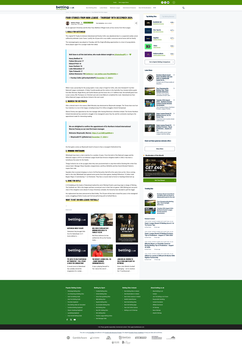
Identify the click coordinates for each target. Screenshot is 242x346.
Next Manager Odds (101, 318)
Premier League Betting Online (104, 315)
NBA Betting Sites (100, 299)
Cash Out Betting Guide (74, 296)
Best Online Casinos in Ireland (132, 296)
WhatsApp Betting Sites (74, 291)
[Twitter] (165, 2)
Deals (114, 2)
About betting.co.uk (158, 291)
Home (67, 12)
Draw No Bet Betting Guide (75, 315)
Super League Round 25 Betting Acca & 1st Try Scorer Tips (163, 115)
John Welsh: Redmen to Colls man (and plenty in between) (125, 261)
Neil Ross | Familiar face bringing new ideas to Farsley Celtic (100, 230)
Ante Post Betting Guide (74, 299)
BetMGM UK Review (158, 24)
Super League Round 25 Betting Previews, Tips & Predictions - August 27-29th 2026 (159, 234)
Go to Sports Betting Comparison (159, 62)
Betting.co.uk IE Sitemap (130, 310)
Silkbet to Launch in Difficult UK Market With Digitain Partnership (160, 256)
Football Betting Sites (101, 291)
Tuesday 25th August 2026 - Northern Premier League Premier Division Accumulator (164, 102)
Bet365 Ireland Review (130, 299)
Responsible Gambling (159, 299)
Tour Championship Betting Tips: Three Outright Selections (162, 90)
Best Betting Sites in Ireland (131, 291)
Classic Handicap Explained (75, 310)
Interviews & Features (129, 8)
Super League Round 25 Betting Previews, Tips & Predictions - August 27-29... (164, 127)
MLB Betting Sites (100, 307)
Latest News (103, 8)
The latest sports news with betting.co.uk (80, 12)
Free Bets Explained (73, 302)
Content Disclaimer (158, 302)
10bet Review (156, 47)
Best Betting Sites (91, 8)
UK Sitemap (156, 307)
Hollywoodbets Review (159, 55)
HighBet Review (157, 39)
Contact (155, 294)
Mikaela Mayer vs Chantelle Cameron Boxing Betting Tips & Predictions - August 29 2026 (159, 245)
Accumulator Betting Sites (103, 304)
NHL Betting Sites (100, 313)
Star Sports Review (158, 31)
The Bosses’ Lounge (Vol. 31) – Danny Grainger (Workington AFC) (101, 261)
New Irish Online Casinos (131, 307)
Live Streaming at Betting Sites (76, 294)
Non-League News (124, 2)
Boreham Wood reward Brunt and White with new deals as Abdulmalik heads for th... (164, 77)
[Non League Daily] (70, 8)
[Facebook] (162, 2)
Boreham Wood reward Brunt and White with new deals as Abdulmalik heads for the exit (166, 195)
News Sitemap (157, 310)
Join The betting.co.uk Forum (160, 296)
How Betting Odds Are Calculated (76, 304)
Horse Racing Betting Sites (103, 296)
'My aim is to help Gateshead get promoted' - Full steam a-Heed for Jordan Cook (76, 261)
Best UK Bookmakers (145, 8)
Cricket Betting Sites (101, 294)
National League (115, 8)
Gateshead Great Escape (75, 228)
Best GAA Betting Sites (130, 302)
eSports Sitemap (157, 313)
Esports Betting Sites (101, 302)
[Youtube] (168, 2)
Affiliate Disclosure (158, 304)
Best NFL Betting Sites (102, 310)
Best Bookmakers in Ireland (131, 294)
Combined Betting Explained (75, 307)
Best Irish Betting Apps (130, 304)
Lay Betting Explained (73, 313)
